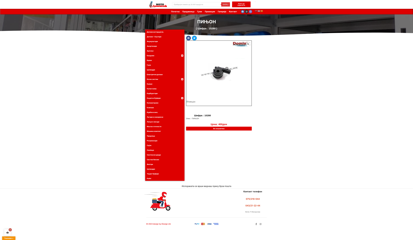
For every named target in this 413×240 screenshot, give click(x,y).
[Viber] (250, 11)
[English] (259, 11)
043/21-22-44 (252, 205)
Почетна (175, 11)
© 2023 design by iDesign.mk (158, 224)
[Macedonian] (261, 11)
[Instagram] (246, 11)
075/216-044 (253, 199)
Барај (225, 4)
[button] (188, 38)
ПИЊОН (206, 21)
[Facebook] (242, 11)
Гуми (199, 11)
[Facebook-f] (256, 224)
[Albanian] (256, 11)
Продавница (188, 11)
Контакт (233, 11)
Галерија (222, 11)
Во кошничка (218, 129)
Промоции (210, 11)
